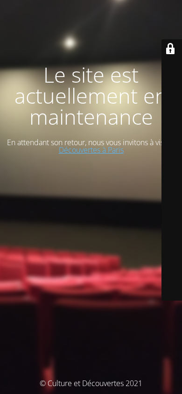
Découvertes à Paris (91, 150)
